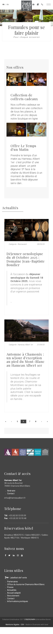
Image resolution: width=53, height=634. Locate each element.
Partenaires (12, 581)
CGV (22, 625)
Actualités (11, 590)
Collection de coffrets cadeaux (24, 97)
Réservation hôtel (18, 528)
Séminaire (45, 452)
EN (8, 4)
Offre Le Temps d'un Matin (23, 147)
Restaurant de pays (22, 452)
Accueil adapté (14, 593)
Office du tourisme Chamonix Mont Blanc (26, 584)
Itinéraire (11, 491)
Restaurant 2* (15, 452)
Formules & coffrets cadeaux (33, 5)
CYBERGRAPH (29, 619)
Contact (42, 5)
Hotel (7, 452)
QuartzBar (30, 452)
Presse (10, 587)
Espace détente (37, 452)
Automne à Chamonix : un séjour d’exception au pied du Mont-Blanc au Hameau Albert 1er (26, 360)
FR (3, 4)
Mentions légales (13, 625)
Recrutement (13, 596)
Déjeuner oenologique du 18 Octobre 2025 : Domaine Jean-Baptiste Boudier (26, 259)
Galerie (38, 5)
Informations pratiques (17, 601)
